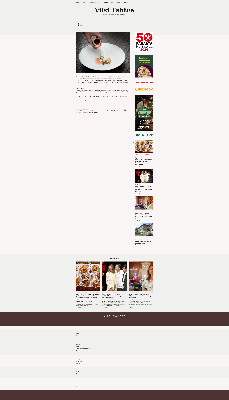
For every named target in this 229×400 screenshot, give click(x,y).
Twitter (77, 384)
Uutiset (83, 2)
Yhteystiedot (78, 350)
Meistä (77, 346)
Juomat (118, 2)
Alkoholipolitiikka (79, 359)
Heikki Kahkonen (79, 28)
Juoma (77, 339)
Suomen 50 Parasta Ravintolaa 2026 (83, 348)
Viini (151, 211)
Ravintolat (126, 2)
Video (112, 2)
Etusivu (77, 2)
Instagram (78, 386)
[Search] (152, 2)
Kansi (142, 154)
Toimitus (78, 363)
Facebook (78, 382)
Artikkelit (106, 2)
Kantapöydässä (79, 361)
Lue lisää (138, 166)
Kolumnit (146, 154)
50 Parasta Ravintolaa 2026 (94, 2)
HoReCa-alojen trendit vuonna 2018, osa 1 (117, 111)
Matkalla (146, 237)
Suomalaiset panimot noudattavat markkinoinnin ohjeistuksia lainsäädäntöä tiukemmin (88, 112)
